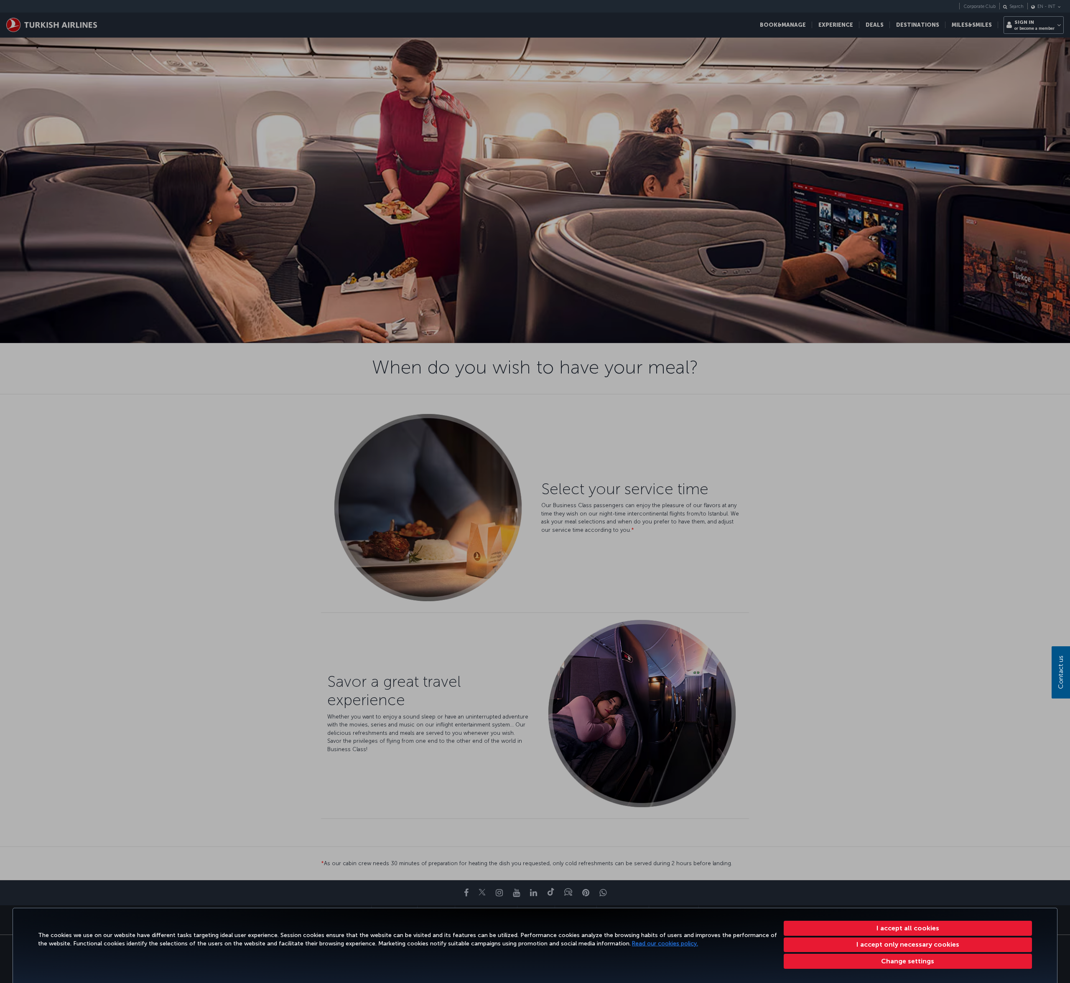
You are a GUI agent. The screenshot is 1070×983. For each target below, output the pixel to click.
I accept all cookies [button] (907, 928)
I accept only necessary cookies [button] (907, 944)
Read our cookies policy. (665, 943)
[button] (908, 961)
